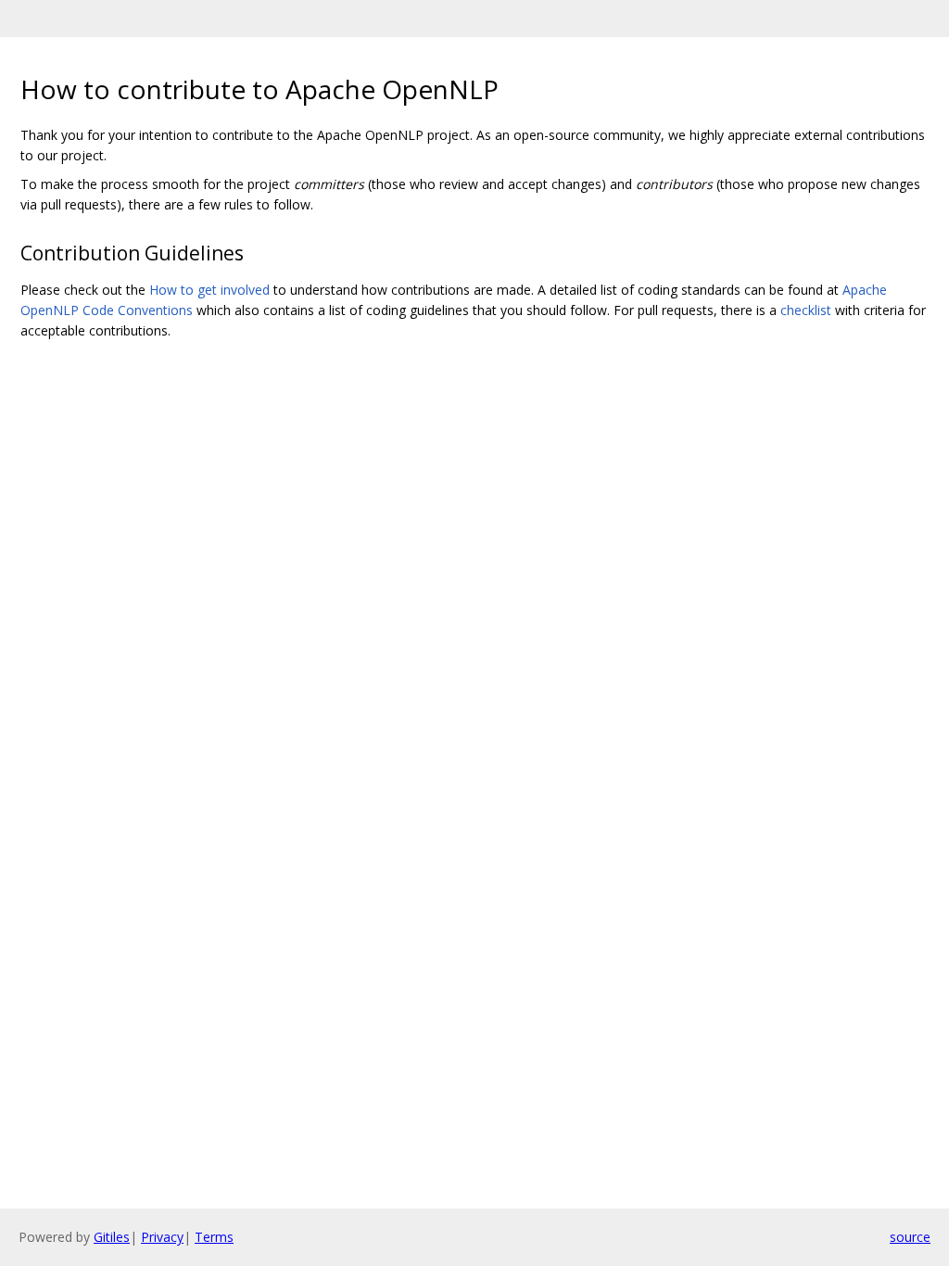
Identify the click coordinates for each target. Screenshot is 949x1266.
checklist (805, 310)
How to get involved (209, 289)
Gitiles (112, 1237)
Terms (214, 1237)
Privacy (162, 1237)
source (910, 1237)
